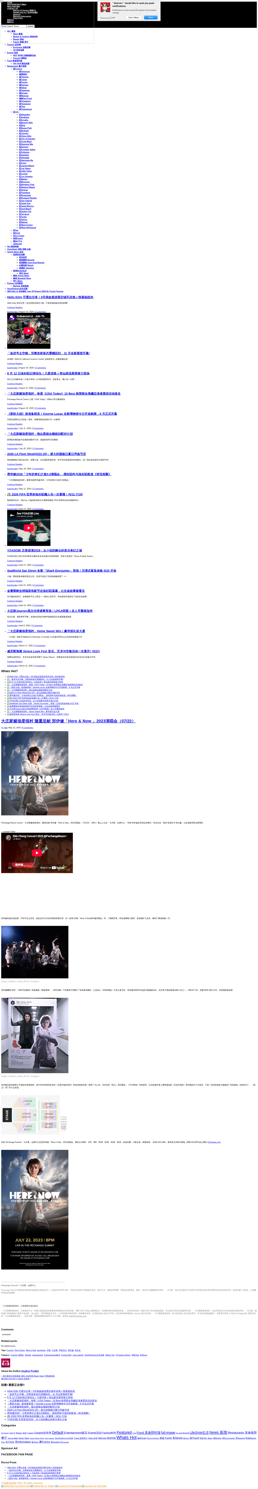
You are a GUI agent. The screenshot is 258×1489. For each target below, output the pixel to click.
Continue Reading (14, 307)
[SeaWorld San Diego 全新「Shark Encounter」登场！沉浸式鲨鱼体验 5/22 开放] (43, 703)
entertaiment (37, 1355)
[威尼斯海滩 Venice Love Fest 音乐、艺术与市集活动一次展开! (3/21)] (38, 714)
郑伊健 (71, 1350)
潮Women (217, 1438)
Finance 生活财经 (15, 283)
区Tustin (23, 217)
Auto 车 (12, 1433)
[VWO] (112, 18)
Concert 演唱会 (20, 58)
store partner (78, 1355)
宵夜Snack (18, 238)
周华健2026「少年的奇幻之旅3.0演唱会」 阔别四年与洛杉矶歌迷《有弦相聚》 (59, 474)
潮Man (210, 1438)
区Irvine (22, 163)
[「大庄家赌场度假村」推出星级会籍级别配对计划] (29, 690)
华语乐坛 (63, 1350)
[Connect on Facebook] (68, 1486)
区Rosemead (25, 195)
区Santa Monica (26, 206)
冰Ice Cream (18, 236)
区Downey (23, 147)
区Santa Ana (24, 203)
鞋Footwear (64, 1442)
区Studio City (25, 211)
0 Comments (40, 312)
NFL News (17, 281)
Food (134, 1433)
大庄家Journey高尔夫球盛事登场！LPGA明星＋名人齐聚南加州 (50, 610)
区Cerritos (23, 133)
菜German (23, 85)
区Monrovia (24, 182)
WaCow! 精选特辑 (107, 1438)
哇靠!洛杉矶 (10, 1483)
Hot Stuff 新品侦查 (21, 63)
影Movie (178, 1438)
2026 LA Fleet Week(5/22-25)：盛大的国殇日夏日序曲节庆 (46, 454)
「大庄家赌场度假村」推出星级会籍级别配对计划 (40, 433)
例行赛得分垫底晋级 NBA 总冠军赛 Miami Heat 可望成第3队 (29, 1376)
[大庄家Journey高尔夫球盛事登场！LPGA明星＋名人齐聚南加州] (35, 709)
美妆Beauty (250, 1438)
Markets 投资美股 (21, 286)
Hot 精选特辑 (13, 246)
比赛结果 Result (26, 265)
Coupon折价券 (43, 1432)
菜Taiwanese (25, 104)
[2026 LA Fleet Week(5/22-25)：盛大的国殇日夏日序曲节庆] (33, 693)
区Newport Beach (27, 187)
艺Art (3, 1442)
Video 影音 (92, 1438)
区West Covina (26, 225)
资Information (23, 1441)
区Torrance (24, 214)
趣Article (35, 1442)
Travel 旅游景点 (80, 1438)
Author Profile (30, 1371)
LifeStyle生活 (199, 1432)
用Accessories (228, 1438)
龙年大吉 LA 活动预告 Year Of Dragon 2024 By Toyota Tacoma (35, 291)
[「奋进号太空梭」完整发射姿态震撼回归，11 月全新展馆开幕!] (35, 679)
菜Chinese (24, 77)
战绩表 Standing (26, 268)
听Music (143, 1355)
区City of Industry (27, 139)
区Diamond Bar (26, 144)
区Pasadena (24, 193)
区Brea (22, 125)
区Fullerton (24, 152)
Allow (150, 17)
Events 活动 (12, 53)
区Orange (23, 190)
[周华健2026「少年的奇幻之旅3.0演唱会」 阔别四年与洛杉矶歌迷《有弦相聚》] (42, 695)
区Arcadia (23, 120)
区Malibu (23, 179)
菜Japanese (24, 90)
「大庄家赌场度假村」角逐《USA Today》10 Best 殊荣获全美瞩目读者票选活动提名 (64, 393)
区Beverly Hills (26, 123)
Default (28, 1355)
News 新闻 (218, 1432)
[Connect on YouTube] (94, 1486)
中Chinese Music (123, 1355)
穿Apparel (240, 1438)
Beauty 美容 (21, 1433)
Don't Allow (134, 17)
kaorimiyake (12, 312)
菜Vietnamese (25, 109)
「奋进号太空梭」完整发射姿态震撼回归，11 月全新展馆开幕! (48, 353)
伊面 (49, 1350)
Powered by (104, 18)
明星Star (135, 1355)
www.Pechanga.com (77, 1316)
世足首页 (23, 257)
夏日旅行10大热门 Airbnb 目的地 (15, 1379)
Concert (10, 1350)
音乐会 (78, 1350)
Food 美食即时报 (14, 61)
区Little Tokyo (25, 171)
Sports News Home (37, 1438)
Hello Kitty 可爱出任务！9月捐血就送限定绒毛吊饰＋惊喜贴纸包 (50, 297)
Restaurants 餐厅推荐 (16, 66)
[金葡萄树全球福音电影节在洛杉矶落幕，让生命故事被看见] (33, 706)
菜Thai (22, 106)
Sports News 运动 (15, 252)
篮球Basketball (20, 271)
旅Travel (194, 1438)
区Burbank (24, 131)
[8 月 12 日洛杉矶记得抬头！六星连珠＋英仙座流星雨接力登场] (35, 682)
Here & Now (31, 1350)
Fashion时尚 (109, 1432)
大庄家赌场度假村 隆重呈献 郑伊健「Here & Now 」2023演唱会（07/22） (68, 721)
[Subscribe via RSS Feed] (15, 1486)
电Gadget (55, 1442)
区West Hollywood (27, 228)
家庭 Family (166, 1438)
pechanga (41, 1350)
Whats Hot (110, 1355)
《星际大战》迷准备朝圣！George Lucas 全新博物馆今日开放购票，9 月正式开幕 (62, 413)
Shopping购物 (13, 1438)
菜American (24, 71)
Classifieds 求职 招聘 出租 (19, 249)
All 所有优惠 (18, 50)
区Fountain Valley (27, 149)
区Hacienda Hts (26, 160)
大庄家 (55, 1350)
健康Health (142, 1438)
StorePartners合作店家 (17, 289)
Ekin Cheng (20, 1350)
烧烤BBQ (23, 74)
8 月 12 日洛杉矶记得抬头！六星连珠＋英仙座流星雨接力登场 (48, 373)
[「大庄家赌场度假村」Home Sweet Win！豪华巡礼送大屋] (33, 711)
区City (16, 112)
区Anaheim (24, 117)
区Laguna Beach (26, 166)
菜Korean (23, 93)
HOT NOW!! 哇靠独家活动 (24, 55)
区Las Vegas (24, 168)
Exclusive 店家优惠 (21, 47)
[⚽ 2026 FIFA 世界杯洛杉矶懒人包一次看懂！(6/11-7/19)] (33, 698)
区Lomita (23, 174)
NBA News (24, 273)
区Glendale (24, 158)
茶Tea (15, 230)
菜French (23, 82)
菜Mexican (24, 96)
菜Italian (23, 88)
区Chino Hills (25, 136)
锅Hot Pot (17, 241)
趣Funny (44, 1441)
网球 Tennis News (21, 276)
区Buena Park (25, 128)
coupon (30, 1433)
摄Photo (186, 1438)
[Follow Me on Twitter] (42, 1486)
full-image (168, 1432)
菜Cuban (23, 80)
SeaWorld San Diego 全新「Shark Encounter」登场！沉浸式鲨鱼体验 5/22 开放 (61, 570)
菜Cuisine (17, 69)
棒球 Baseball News (22, 278)
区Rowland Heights (28, 198)
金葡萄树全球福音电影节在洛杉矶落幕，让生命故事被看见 (46, 590)
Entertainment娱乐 (52, 1355)
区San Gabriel (25, 201)
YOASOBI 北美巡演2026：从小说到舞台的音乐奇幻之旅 (44, 550)
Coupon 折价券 (14, 45)
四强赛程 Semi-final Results (31, 263)
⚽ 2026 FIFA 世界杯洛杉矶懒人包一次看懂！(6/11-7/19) (45, 494)
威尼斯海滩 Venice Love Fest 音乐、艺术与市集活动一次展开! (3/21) (53, 651)
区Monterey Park (26, 184)
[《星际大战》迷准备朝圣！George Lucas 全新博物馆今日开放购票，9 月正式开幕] (43, 687)
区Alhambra (24, 114)
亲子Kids (10, 1442)
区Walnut (23, 222)
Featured (124, 1432)
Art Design (5, 1433)
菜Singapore (25, 101)
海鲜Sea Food (25, 98)
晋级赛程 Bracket (26, 260)
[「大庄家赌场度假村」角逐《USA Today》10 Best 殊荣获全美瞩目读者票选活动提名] (45, 684)
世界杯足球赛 (19, 254)
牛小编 (4, 728)
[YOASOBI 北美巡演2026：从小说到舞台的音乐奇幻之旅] (32, 701)
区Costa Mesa (25, 141)
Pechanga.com (214, 1142)
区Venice (23, 219)
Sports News (23, 1438)
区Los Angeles (26, 176)
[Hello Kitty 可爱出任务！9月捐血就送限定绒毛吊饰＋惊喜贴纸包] (36, 676)
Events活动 (66, 1355)
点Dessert (17, 244)
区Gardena (24, 155)
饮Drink (16, 233)
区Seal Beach (25, 209)
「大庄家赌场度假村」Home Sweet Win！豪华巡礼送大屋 (46, 631)
